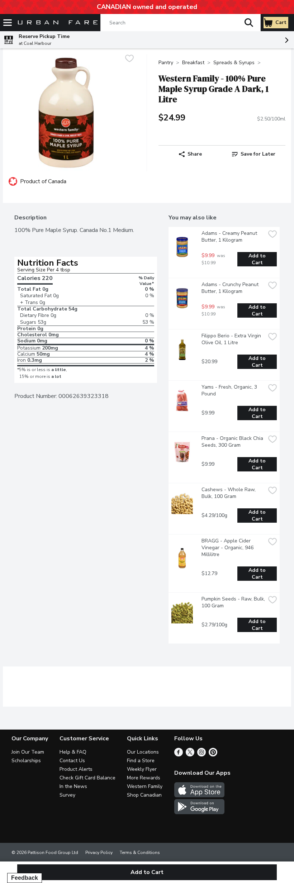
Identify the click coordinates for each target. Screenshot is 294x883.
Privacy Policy (99, 852)
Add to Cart (257, 259)
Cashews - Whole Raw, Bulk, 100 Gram (229, 493)
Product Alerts (76, 769)
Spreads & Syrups (234, 62)
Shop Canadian (144, 795)
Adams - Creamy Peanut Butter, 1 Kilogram (230, 236)
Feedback (24, 878)
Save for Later (258, 154)
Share (195, 154)
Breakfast (193, 62)
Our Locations (143, 752)
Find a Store (141, 760)
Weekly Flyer (142, 769)
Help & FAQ (73, 752)
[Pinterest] (213, 755)
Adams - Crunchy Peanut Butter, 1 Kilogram (230, 288)
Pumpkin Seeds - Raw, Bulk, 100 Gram (233, 602)
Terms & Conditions (140, 852)
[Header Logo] (56, 22)
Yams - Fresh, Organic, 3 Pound (230, 390)
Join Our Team (27, 752)
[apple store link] (199, 795)
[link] (253, 154)
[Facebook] (178, 755)
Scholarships (26, 760)
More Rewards (143, 777)
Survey (67, 795)
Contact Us (72, 760)
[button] (248, 22)
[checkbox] (129, 59)
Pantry (165, 62)
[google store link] (199, 812)
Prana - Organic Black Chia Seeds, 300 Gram (233, 441)
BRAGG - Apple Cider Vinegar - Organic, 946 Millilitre (228, 547)
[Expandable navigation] (7, 22)
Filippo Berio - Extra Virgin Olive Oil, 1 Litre (231, 339)
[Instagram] (201, 755)
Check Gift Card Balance (87, 777)
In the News (73, 786)
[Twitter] (190, 755)
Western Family (144, 786)
